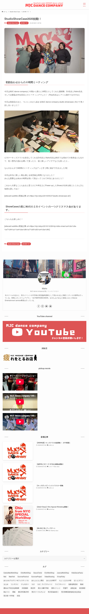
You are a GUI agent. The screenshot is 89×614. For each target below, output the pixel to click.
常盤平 (65, 588)
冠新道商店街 (73, 584)
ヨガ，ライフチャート (44, 584)
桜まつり (7, 592)
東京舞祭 (82, 588)
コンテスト (14, 584)
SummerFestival (23, 576)
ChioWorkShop (26, 573)
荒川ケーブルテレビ (38, 592)
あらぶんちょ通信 (38, 580)
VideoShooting (49, 576)
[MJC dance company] (44, 4)
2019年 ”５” (24, 23)
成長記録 (73, 588)
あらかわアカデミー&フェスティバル (16, 580)
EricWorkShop (49, 573)
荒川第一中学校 (9, 596)
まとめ (6, 584)
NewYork (12, 576)
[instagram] (42, 306)
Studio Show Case (13, 23)
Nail (5, 576)
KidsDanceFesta (77, 573)
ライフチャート (60, 584)
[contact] (50, 306)
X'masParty (61, 576)
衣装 (18, 596)
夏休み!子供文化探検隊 (11, 588)
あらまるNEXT (51, 580)
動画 (81, 584)
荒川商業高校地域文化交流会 (71, 592)
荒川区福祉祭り (53, 592)
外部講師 (25, 588)
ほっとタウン (78, 580)
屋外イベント (55, 588)
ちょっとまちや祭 (65, 580)
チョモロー (25, 584)
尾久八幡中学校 (43, 588)
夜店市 (33, 588)
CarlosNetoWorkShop (11, 573)
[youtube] (46, 306)
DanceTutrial (37, 573)
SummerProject (36, 576)
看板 (13, 592)
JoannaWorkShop (63, 573)
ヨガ (33, 584)
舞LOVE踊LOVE (23, 592)
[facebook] (38, 306)
